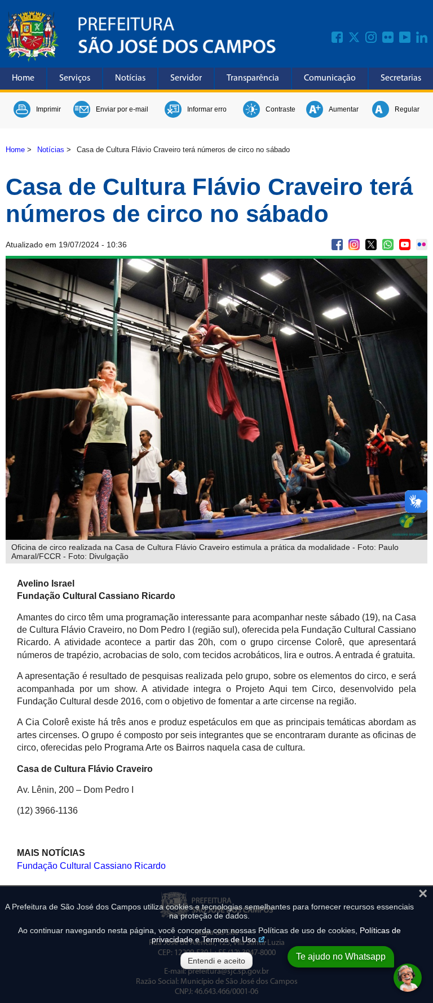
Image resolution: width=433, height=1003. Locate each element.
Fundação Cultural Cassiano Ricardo (91, 866)
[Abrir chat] (408, 978)
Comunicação (330, 78)
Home (23, 78)
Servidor (186, 78)
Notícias (130, 78)
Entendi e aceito (216, 960)
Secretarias (401, 78)
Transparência (253, 78)
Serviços (74, 78)
